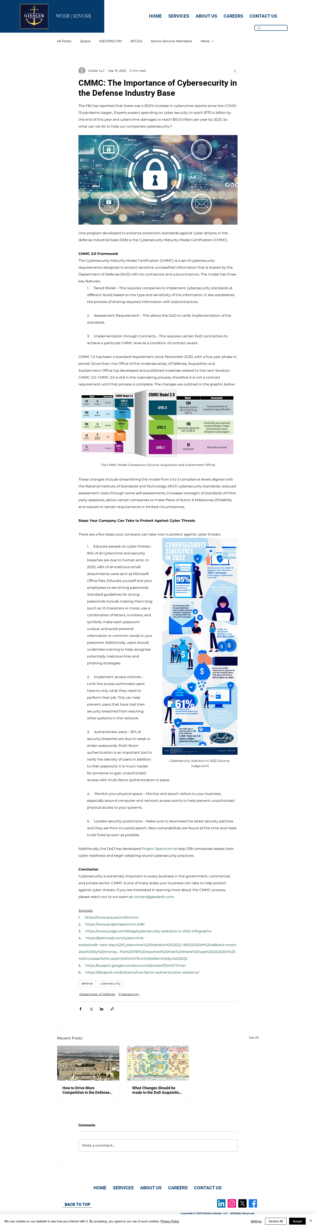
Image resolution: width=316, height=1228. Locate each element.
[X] (242, 1203)
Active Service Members (171, 41)
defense (87, 983)
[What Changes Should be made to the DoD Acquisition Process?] (158, 1063)
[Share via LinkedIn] (102, 1009)
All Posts (64, 41)
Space (85, 41)
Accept (297, 1221)
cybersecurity (110, 983)
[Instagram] (232, 1203)
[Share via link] (112, 1009)
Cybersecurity (128, 994)
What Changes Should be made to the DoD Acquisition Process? (156, 1090)
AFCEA (136, 41)
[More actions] (235, 70)
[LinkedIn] (221, 1203)
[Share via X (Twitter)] (91, 1009)
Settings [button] (256, 1221)
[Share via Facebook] (80, 1009)
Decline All (276, 1221)
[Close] (310, 1221)
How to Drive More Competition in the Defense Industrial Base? (86, 1090)
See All (254, 1037)
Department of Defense (97, 994)
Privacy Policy (170, 1221)
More (205, 41)
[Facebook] (253, 1203)
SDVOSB (82, 16)
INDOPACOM (110, 41)
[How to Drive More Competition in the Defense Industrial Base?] (88, 1063)
